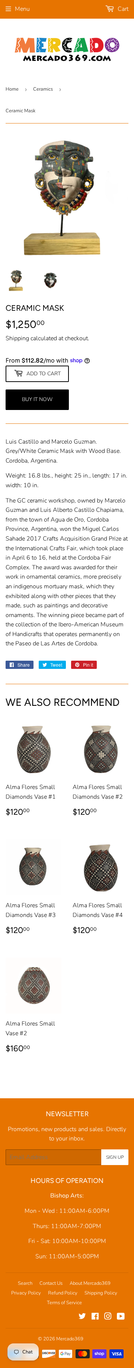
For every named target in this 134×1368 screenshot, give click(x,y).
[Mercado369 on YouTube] (121, 1317)
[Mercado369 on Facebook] (95, 1317)
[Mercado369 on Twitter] (82, 1317)
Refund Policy (62, 1293)
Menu (22, 9)
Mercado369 (69, 1339)
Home (12, 89)
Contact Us (51, 1283)
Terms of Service (64, 1302)
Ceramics (43, 89)
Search (25, 1283)
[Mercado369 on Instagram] (108, 1317)
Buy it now (37, 399)
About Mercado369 (90, 1283)
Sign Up (115, 1157)
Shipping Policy (100, 1293)
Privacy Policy (26, 1293)
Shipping (17, 338)
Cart (122, 9)
